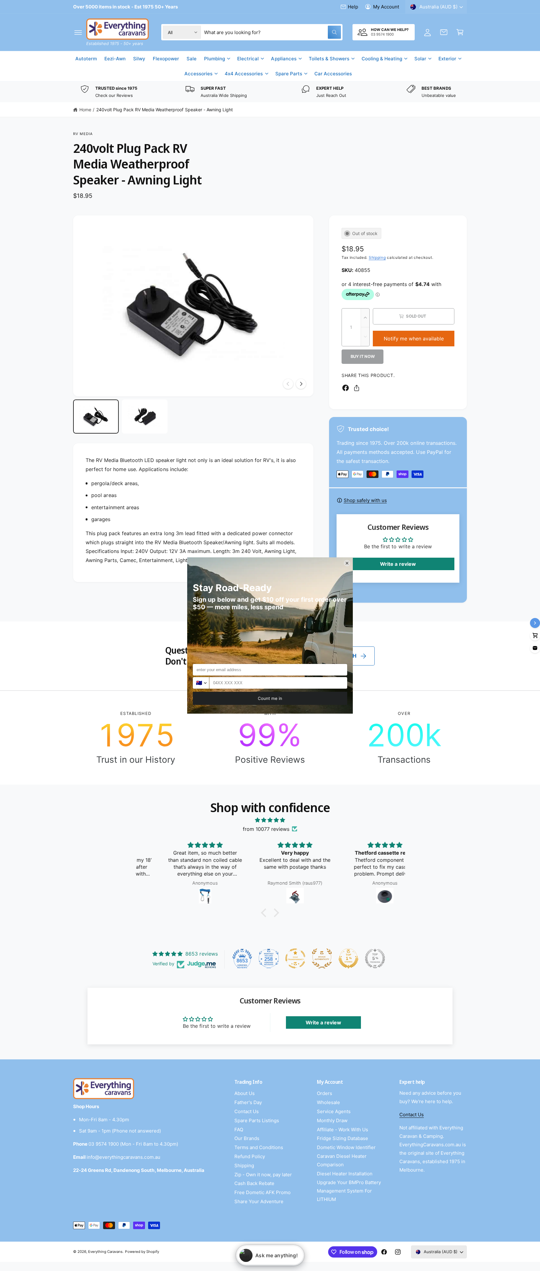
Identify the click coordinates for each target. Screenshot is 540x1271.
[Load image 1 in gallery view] (96, 416)
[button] (78, 32)
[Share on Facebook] (346, 388)
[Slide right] (301, 384)
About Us (244, 1093)
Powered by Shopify (142, 1251)
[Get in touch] (444, 32)
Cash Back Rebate (254, 1183)
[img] (270, 820)
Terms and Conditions (258, 1147)
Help (353, 7)
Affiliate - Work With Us (342, 1130)
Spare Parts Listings (256, 1120)
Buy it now (363, 356)
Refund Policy (249, 1156)
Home (85, 109)
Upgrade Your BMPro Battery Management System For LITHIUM (349, 1190)
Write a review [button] (398, 564)
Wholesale (328, 1102)
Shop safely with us (365, 500)
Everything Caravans (105, 1251)
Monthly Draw (332, 1120)
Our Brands (246, 1138)
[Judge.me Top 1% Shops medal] (348, 958)
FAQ (238, 1130)
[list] (270, 92)
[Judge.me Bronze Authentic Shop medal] (322, 958)
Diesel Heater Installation (344, 1174)
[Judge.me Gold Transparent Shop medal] (295, 958)
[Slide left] (288, 384)
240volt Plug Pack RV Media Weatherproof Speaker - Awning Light (164, 109)
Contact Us (246, 1111)
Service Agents (334, 1111)
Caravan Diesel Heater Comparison (342, 1160)
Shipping (377, 257)
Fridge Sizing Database (342, 1138)
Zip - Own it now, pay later (263, 1175)
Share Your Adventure (258, 1201)
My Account (386, 7)
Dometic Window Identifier (346, 1147)
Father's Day (248, 1102)
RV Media (83, 134)
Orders (324, 1093)
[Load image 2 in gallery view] (145, 416)
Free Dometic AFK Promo (262, 1192)
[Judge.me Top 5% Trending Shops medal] (375, 958)
